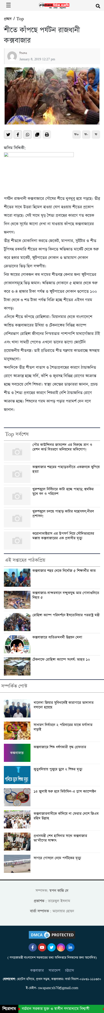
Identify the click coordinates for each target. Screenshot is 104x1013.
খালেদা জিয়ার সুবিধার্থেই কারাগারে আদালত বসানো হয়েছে (64, 705)
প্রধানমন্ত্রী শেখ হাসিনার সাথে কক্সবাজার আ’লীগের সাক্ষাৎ (60, 838)
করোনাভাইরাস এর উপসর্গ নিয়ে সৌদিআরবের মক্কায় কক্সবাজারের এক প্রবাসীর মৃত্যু (63, 536)
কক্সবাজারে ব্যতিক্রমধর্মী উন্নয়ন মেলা (57, 637)
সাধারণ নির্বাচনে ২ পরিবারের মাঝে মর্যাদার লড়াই (63, 727)
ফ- (86, 134)
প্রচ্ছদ (8, 19)
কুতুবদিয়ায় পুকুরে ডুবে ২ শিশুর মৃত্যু (58, 769)
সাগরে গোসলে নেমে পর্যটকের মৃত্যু (57, 858)
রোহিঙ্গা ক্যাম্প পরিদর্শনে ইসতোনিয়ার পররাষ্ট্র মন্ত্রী (66, 615)
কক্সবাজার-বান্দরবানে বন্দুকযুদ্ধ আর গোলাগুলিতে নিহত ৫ (65, 595)
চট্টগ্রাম (69, 970)
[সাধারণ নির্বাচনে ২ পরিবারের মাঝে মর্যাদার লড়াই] (18, 731)
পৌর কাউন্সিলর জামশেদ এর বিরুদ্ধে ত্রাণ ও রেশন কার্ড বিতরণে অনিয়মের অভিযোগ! (62, 447)
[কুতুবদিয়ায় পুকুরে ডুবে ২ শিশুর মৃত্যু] (18, 775)
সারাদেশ (54, 970)
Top (20, 19)
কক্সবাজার (37, 970)
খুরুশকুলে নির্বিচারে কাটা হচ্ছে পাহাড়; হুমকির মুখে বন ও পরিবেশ (63, 491)
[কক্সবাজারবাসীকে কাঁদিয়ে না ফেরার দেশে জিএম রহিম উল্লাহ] (18, 819)
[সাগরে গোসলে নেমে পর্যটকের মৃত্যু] (18, 864)
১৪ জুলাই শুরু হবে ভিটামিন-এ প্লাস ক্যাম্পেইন (65, 791)
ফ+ (76, 134)
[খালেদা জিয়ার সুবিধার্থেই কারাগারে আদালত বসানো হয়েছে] (18, 708)
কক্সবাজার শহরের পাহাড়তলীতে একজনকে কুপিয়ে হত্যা (66, 469)
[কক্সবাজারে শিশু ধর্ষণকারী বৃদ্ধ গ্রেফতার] (18, 753)
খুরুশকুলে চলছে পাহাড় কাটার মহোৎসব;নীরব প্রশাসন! (63, 513)
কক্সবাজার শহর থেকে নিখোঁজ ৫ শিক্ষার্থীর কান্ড (64, 570)
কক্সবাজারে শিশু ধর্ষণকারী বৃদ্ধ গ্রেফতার (60, 747)
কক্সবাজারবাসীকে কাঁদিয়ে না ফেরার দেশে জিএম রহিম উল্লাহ (66, 816)
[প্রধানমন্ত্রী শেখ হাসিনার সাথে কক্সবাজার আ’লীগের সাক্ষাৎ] (18, 842)
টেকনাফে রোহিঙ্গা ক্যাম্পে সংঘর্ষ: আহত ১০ (61, 659)
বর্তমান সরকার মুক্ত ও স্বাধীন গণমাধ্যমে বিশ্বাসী (52, 1009)
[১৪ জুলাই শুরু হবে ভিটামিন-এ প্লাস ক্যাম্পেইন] (18, 797)
